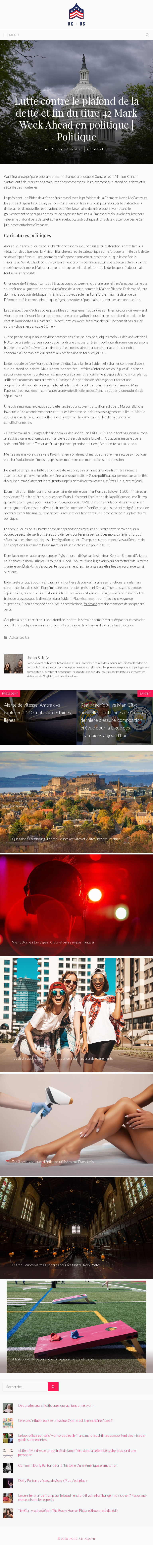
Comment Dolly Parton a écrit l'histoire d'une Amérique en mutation (67, 1465)
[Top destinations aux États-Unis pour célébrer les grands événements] (76, 1069)
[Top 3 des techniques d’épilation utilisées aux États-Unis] (76, 1173)
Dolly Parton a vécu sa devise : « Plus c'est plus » (52, 1480)
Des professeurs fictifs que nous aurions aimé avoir (55, 1405)
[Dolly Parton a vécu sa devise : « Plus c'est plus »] (8, 1486)
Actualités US (19, 637)
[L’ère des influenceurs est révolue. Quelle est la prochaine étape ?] (8, 1426)
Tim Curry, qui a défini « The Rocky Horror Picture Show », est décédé (68, 1510)
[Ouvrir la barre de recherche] (147, 35)
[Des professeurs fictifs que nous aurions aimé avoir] (8, 1411)
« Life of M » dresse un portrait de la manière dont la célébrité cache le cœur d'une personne (77, 1452)
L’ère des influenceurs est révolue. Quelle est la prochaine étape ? (65, 1420)
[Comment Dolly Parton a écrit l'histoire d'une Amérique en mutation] (8, 1471)
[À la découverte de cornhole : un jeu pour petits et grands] (76, 1370)
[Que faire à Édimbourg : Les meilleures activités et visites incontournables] (76, 850)
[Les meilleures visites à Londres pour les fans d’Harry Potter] (76, 1276)
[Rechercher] (53, 1387)
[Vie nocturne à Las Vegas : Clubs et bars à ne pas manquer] (76, 953)
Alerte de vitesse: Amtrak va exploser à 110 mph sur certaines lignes (37, 712)
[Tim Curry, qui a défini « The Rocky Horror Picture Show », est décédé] (8, 1516)
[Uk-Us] (76, 14)
